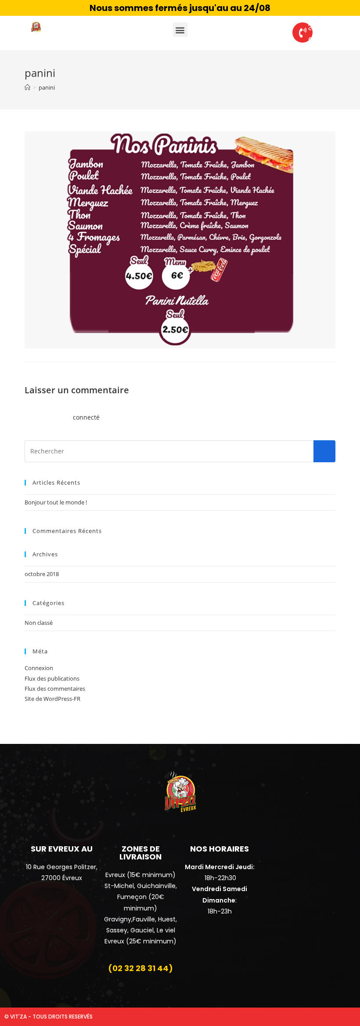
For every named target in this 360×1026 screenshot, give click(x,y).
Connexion (39, 668)
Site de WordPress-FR (52, 699)
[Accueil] (27, 87)
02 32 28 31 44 (330, 40)
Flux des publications (52, 678)
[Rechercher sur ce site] (180, 450)
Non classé (39, 623)
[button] (180, 29)
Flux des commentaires (55, 688)
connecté (86, 417)
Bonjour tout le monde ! (56, 502)
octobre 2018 (42, 574)
